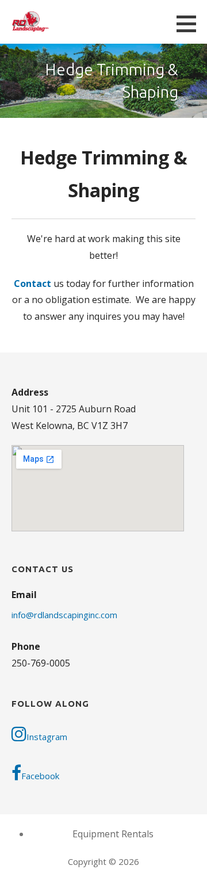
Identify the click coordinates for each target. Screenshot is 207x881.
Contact (32, 283)
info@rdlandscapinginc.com (64, 614)
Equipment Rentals (113, 834)
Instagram (46, 736)
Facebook (40, 776)
